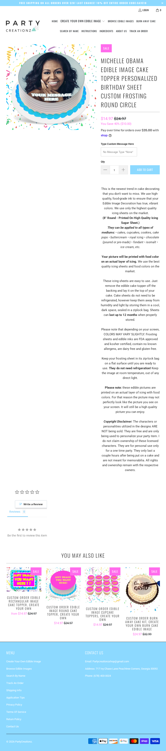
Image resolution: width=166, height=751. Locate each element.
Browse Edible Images (19, 668)
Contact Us (12, 726)
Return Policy (13, 719)
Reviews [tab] (14, 511)
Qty (103, 161)
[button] (83, 21)
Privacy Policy (14, 704)
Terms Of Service (16, 711)
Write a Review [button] (33, 504)
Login (146, 10)
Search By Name (15, 675)
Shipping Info (13, 690)
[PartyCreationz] (23, 26)
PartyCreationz (23, 741)
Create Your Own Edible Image (23, 661)
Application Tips (15, 697)
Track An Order (14, 683)
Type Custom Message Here (117, 143)
